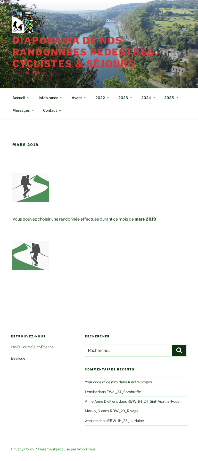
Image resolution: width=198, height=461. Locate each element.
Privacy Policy (22, 449)
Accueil (18, 97)
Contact (50, 110)
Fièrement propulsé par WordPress (67, 449)
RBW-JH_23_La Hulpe (125, 420)
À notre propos (140, 382)
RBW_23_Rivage (124, 411)
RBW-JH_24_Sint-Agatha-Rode (153, 401)
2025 (169, 97)
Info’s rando (48, 97)
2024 (146, 97)
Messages (21, 110)
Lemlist (91, 392)
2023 (123, 97)
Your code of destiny (101, 382)
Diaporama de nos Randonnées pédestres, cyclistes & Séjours (85, 52)
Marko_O (92, 411)
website (91, 420)
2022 (100, 97)
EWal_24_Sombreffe (123, 392)
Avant (77, 97)
